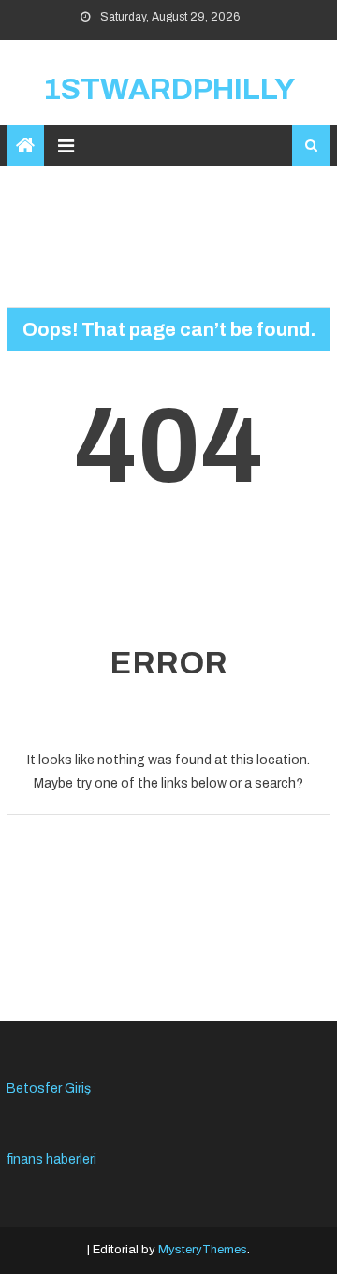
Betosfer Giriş (49, 1088)
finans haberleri (51, 1159)
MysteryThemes (202, 1249)
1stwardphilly (169, 89)
